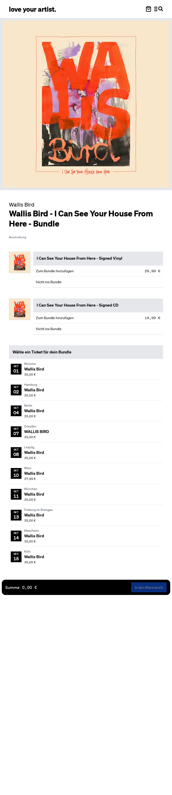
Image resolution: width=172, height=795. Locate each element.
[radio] (98, 271)
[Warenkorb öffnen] (148, 9)
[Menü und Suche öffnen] (158, 9)
